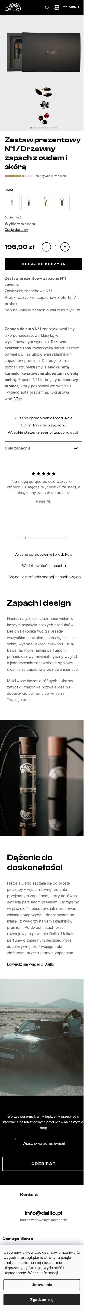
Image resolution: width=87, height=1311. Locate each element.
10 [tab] (54, 128)
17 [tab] (63, 544)
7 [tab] (46, 128)
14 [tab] (54, 544)
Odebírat (41, 1183)
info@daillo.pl (42, 1232)
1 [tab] (29, 128)
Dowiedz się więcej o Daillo (30, 983)
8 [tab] (49, 128)
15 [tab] (57, 544)
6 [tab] (43, 128)
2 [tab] (32, 128)
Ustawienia (42, 1284)
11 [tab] (46, 544)
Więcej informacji (43, 1272)
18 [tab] (65, 544)
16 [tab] (60, 544)
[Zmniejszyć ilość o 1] (46, 247)
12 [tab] (49, 544)
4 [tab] (38, 128)
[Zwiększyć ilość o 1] (65, 247)
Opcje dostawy (16, 230)
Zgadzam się (42, 1299)
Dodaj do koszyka (43, 264)
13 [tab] (51, 544)
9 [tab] (51, 128)
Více (18, 398)
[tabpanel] (43, 74)
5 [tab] (40, 128)
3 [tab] (35, 128)
